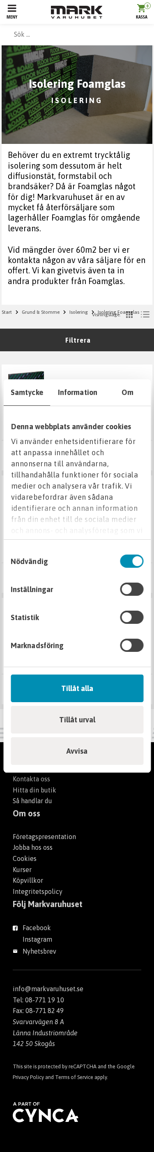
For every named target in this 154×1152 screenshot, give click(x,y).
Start (7, 312)
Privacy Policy (28, 1077)
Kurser (22, 869)
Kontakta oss (31, 779)
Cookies (25, 858)
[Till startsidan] (76, 12)
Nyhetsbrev (39, 951)
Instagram (37, 939)
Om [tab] (127, 392)
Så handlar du (32, 800)
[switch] (131, 589)
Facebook (37, 927)
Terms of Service (74, 1077)
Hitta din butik (34, 790)
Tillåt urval (77, 719)
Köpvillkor (28, 880)
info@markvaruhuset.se (48, 988)
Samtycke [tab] (27, 392)
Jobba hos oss (33, 847)
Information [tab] (77, 392)
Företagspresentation (44, 836)
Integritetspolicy (37, 891)
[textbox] (77, 34)
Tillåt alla (77, 688)
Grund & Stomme (41, 312)
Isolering (78, 312)
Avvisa (77, 751)
